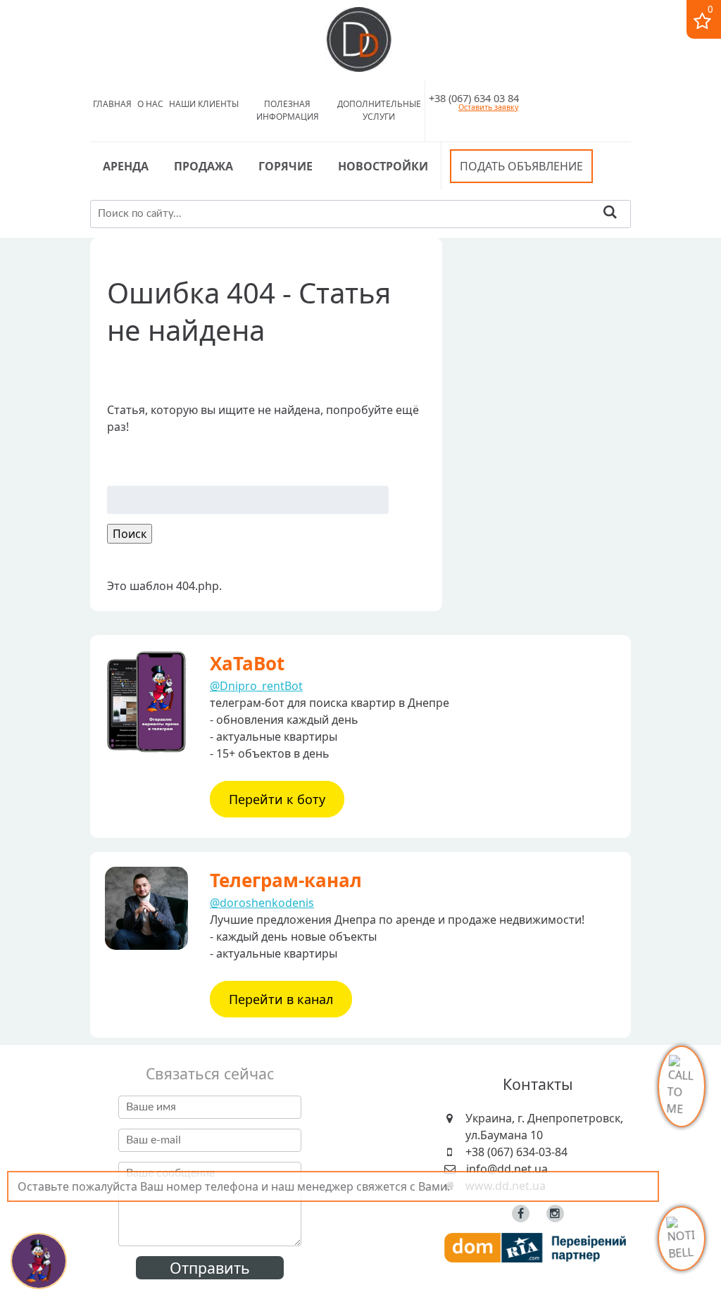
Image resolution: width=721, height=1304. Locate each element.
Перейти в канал (281, 999)
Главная (112, 104)
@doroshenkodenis (262, 902)
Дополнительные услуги (379, 110)
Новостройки (383, 166)
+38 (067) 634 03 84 (474, 98)
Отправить (210, 1268)
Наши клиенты (204, 104)
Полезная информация (287, 110)
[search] (610, 213)
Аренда (126, 166)
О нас (150, 104)
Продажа (203, 166)
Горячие (285, 166)
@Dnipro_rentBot (256, 686)
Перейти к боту (277, 799)
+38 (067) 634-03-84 (516, 1152)
